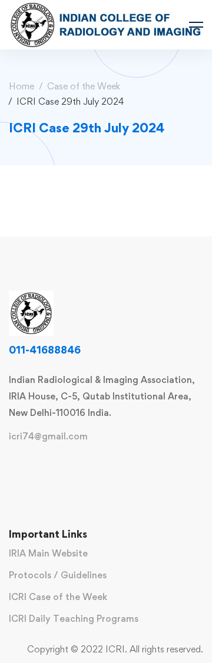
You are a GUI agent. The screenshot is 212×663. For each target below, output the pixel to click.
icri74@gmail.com (48, 436)
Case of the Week (83, 86)
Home (21, 86)
